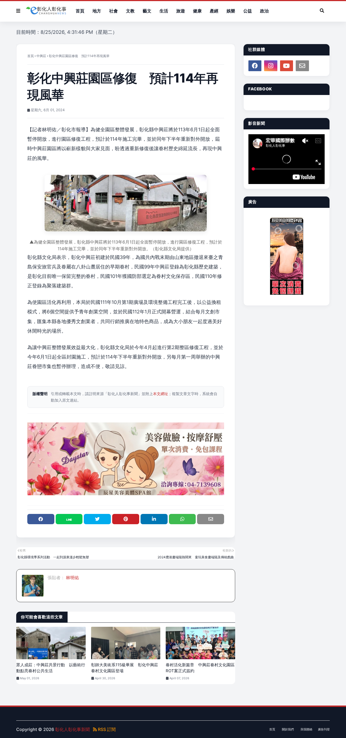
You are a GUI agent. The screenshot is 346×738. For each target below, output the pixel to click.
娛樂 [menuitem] (231, 11)
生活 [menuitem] (163, 11)
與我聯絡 (306, 729)
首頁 (30, 56)
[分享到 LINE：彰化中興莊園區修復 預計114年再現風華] (69, 519)
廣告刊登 (324, 729)
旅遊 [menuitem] (180, 11)
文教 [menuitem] (130, 11)
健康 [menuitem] (197, 11)
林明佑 (72, 577)
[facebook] (254, 65)
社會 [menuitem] (113, 11)
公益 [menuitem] (247, 11)
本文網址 (160, 393)
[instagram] (270, 65)
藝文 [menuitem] (147, 11)
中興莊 (41, 56)
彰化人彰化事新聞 (72, 729)
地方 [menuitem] (96, 11)
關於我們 (288, 729)
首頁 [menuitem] (80, 11)
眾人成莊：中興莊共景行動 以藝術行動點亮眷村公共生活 (50, 668)
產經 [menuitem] (214, 11)
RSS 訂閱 (106, 729)
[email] (302, 65)
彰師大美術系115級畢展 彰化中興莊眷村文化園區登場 (124, 668)
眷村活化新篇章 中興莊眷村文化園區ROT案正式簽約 (200, 668)
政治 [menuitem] (264, 11)
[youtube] (286, 65)
